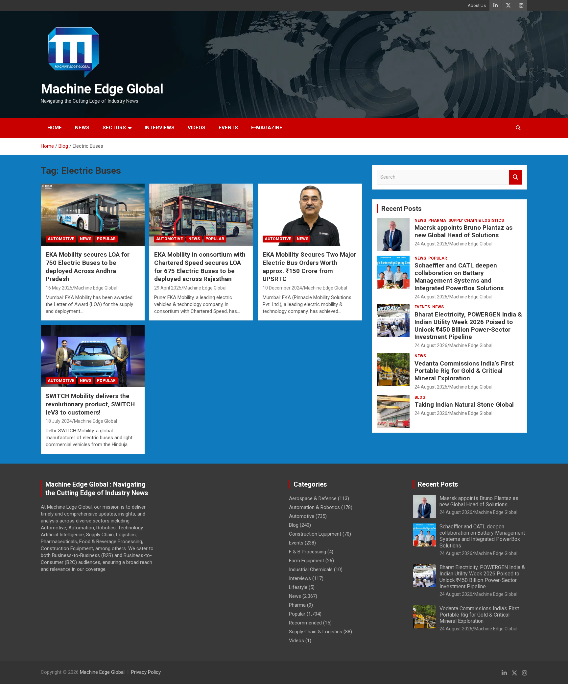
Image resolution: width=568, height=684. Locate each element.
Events (228, 128)
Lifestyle (298, 587)
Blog (419, 397)
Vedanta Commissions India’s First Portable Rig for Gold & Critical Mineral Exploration (464, 371)
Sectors (114, 128)
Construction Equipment (315, 534)
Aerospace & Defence (313, 498)
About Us (477, 5)
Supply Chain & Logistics (476, 220)
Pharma (437, 220)
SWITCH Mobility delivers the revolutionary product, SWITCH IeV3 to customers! (90, 404)
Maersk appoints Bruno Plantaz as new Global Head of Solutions (463, 231)
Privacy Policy (146, 672)
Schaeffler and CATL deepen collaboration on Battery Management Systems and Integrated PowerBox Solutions (459, 276)
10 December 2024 (282, 288)
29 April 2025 (167, 288)
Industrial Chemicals (311, 569)
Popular (106, 239)
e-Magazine (266, 128)
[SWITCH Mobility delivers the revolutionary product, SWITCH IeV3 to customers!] (92, 356)
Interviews (160, 128)
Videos (196, 128)
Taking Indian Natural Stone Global (464, 404)
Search (515, 177)
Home (54, 128)
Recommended (305, 623)
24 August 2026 (430, 243)
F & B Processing (307, 552)
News (82, 128)
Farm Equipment (306, 561)
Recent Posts (401, 209)
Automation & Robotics (314, 507)
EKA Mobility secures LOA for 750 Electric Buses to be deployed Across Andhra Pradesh (88, 267)
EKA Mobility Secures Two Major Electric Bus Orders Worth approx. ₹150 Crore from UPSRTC (309, 267)
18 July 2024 (59, 421)
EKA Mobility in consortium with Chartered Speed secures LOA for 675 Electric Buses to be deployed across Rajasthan (200, 267)
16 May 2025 (59, 288)
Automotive (61, 239)
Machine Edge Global (102, 89)
